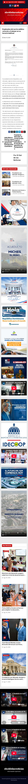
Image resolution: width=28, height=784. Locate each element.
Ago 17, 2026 (7, 682)
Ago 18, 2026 (7, 577)
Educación (6, 551)
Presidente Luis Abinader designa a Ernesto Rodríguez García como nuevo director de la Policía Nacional (14, 679)
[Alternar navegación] (20, 23)
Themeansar (14, 780)
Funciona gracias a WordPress (9, 778)
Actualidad (6, 620)
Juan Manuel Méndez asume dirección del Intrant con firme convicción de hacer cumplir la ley (13, 644)
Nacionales (6, 655)
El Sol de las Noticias (17, 157)
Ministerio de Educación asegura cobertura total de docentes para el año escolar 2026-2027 (14, 575)
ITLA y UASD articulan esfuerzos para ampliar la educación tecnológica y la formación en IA (12, 609)
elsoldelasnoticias (14, 12)
